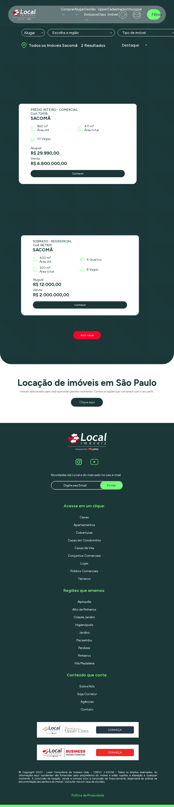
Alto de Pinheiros (84, 609)
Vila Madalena (84, 663)
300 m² (45, 268)
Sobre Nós (87, 686)
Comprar (67, 9)
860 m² (42, 126)
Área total (91, 130)
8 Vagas (93, 269)
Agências (87, 702)
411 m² (89, 126)
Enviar (111, 485)
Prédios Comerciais (84, 571)
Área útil (43, 130)
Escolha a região (65, 33)
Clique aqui (87, 402)
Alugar (79, 9)
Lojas (84, 563)
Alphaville (84, 602)
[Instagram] (79, 462)
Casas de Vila (84, 548)
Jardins (84, 633)
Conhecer (78, 173)
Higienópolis (84, 625)
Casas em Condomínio (84, 540)
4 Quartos (94, 260)
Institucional (132, 9)
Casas (84, 517)
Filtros (156, 14)
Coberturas (84, 533)
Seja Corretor (87, 694)
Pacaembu (84, 640)
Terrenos (84, 579)
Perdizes (84, 648)
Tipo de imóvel (134, 33)
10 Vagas (44, 139)
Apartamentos (84, 525)
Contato (87, 709)
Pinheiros (84, 656)
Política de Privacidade (88, 795)
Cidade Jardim (84, 617)
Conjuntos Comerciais (84, 556)
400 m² (45, 258)
